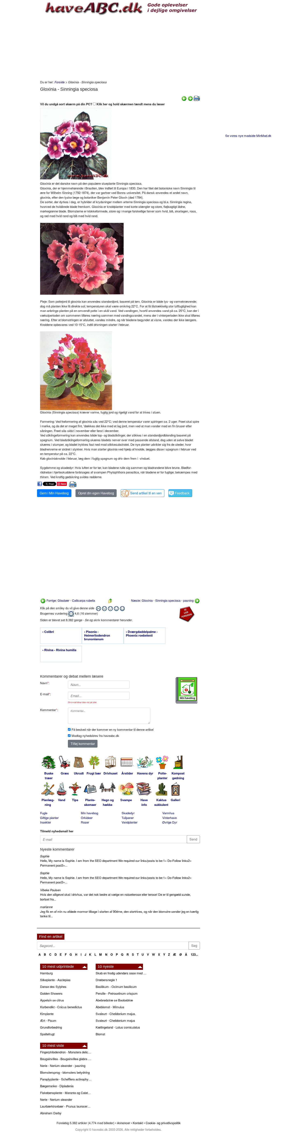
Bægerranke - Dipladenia (56, 1086)
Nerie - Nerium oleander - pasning (62, 1065)
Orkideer (87, 818)
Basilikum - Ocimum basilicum (116, 986)
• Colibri (48, 632)
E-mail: (45, 694)
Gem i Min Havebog (54, 493)
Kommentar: (49, 710)
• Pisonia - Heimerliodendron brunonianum (97, 635)
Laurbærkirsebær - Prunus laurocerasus (66, 1106)
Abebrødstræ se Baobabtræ (114, 1000)
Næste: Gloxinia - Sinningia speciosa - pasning (162, 600)
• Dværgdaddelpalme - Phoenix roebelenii (142, 634)
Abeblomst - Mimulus (110, 1007)
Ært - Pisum (48, 1020)
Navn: (44, 683)
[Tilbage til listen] (110, 600)
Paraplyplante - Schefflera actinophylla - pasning (66, 1079)
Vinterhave (169, 818)
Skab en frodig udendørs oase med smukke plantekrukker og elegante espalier (121, 973)
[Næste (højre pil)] (190, 98)
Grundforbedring (51, 1027)
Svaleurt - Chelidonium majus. (116, 1013)
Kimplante (46, 1013)
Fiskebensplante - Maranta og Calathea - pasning (66, 1092)
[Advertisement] (120, 47)
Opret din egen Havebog (96, 493)
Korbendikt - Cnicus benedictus (61, 1007)
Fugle (43, 813)
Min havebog (89, 813)
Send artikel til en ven (146, 493)
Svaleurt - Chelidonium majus (115, 1020)
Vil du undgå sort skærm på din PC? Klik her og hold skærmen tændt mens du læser (102, 104)
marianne (46, 907)
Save (63, 483)
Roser (85, 822)
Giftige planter (49, 818)
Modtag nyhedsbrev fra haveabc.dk (95, 735)
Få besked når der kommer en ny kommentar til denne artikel (112, 729)
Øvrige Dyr (169, 822)
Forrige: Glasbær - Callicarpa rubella (70, 600)
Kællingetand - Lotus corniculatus (118, 1027)
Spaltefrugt (47, 1034)
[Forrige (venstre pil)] (184, 98)
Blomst (100, 1034)
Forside (60, 82)
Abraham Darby (51, 1113)
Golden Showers (51, 993)
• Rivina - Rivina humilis (59, 650)
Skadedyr (128, 813)
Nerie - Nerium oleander (56, 1099)
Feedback (182, 493)
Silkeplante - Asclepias (55, 980)
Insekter (45, 822)
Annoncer (123, 1123)
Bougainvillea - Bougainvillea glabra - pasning (66, 1059)
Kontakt (138, 1123)
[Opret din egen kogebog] (186, 690)
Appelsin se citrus (52, 1000)
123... (194, 954)
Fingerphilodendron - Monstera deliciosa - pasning (66, 1052)
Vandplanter (129, 822)
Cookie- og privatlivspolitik (163, 1123)
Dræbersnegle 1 (106, 980)
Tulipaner (128, 818)
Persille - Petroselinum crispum (117, 993)
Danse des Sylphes (53, 986)
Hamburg (46, 973)
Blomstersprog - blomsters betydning (65, 1072)
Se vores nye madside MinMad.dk (248, 135)
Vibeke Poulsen (50, 890)
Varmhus (168, 813)
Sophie (44, 856)
